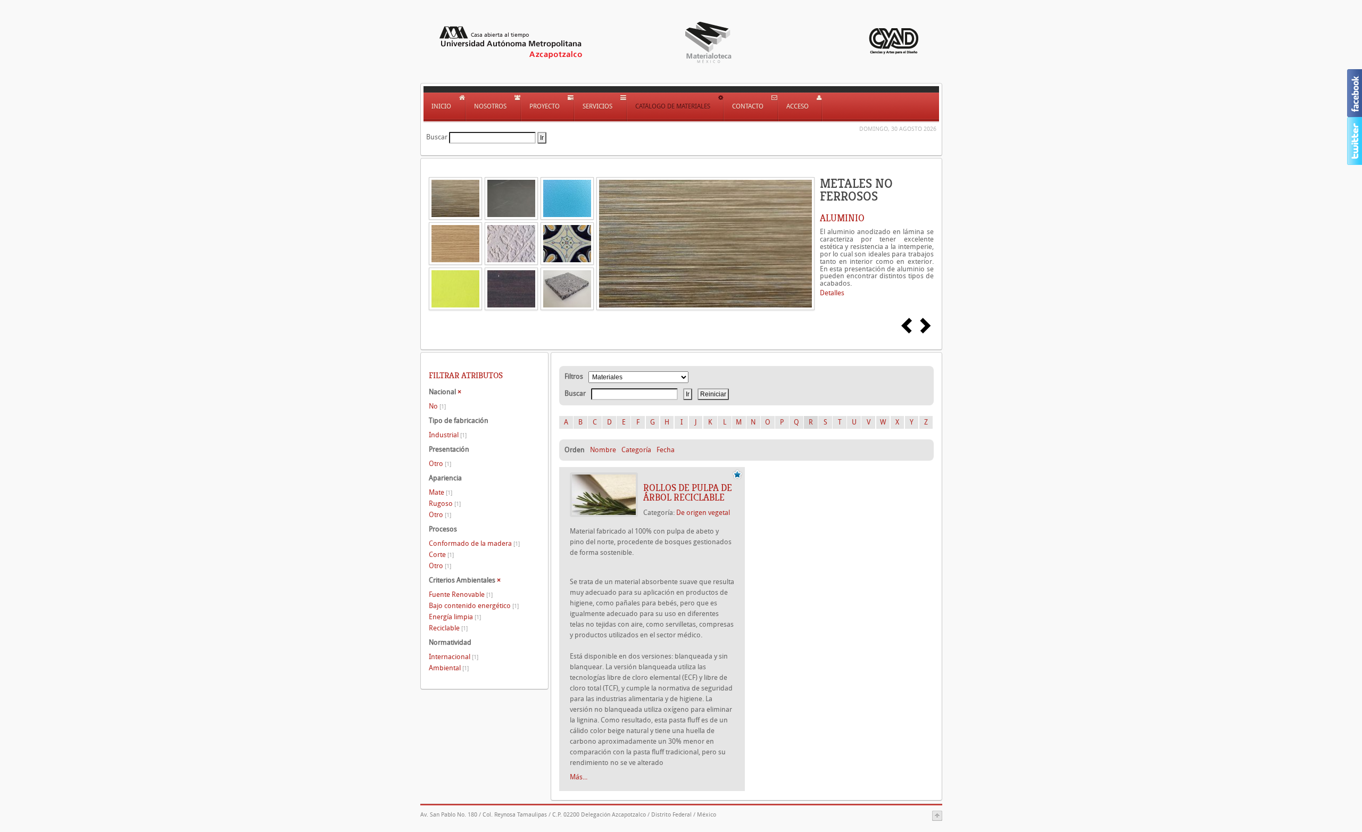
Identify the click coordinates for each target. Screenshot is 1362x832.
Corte (441, 555)
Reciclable (448, 628)
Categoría (636, 450)
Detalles (832, 293)
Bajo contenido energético (474, 606)
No (437, 406)
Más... (578, 777)
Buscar (436, 137)
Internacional (453, 657)
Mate (440, 492)
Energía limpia (455, 617)
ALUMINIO (842, 218)
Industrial (448, 435)
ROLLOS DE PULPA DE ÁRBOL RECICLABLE (687, 492)
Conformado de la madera (474, 543)
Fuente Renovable (461, 594)
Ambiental (449, 668)
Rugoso (445, 503)
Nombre (603, 450)
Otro (440, 464)
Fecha (666, 450)
